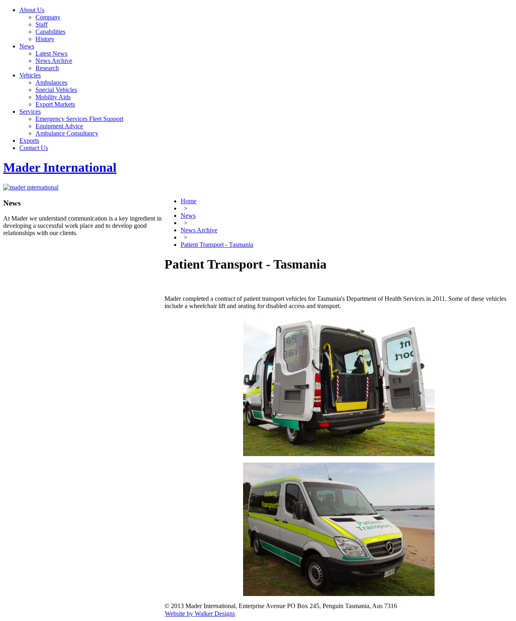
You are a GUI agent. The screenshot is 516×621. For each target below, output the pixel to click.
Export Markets (55, 104)
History (44, 38)
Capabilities (50, 31)
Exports (29, 140)
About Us (31, 9)
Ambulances (51, 82)
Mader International (60, 167)
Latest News (51, 53)
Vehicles (30, 75)
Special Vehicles (56, 89)
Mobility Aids (53, 97)
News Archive (53, 60)
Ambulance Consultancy (66, 133)
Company (47, 17)
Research (47, 68)
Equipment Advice (59, 126)
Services (30, 111)
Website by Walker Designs (200, 613)
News (26, 46)
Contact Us (33, 147)
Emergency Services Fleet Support (79, 118)
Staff (41, 24)
